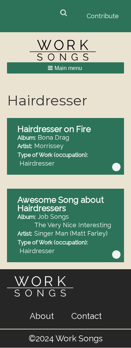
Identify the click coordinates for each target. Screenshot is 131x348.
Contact (86, 316)
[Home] (66, 50)
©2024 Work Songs (66, 338)
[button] (65, 68)
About (42, 316)
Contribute (103, 16)
